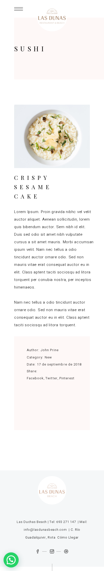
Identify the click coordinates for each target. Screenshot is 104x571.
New (48, 357)
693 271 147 (66, 521)
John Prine (50, 350)
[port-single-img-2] (52, 136)
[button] (11, 559)
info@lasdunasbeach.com (45, 529)
